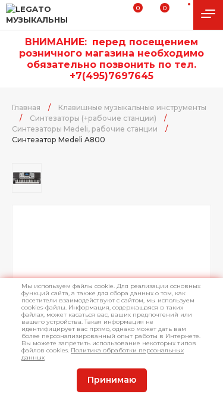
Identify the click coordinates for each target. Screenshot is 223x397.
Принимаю (111, 379)
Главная (26, 107)
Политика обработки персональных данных (102, 353)
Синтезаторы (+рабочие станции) (93, 118)
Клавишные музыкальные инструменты (132, 107)
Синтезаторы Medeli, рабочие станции (85, 128)
